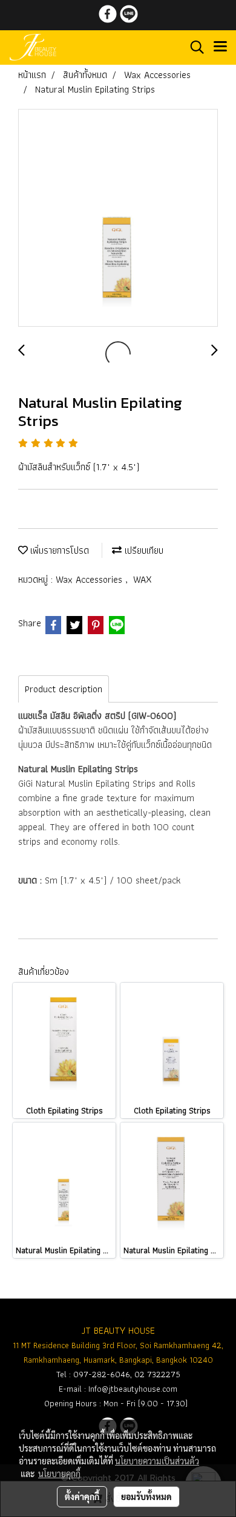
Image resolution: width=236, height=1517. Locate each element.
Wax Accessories (90, 579)
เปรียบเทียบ (142, 550)
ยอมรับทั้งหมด (146, 1496)
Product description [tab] (63, 688)
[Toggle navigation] (220, 47)
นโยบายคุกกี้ (59, 1473)
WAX (142, 579)
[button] (193, 47)
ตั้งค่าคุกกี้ (82, 1496)
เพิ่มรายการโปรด (58, 550)
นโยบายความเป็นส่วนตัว (157, 1460)
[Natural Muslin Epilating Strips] (118, 218)
